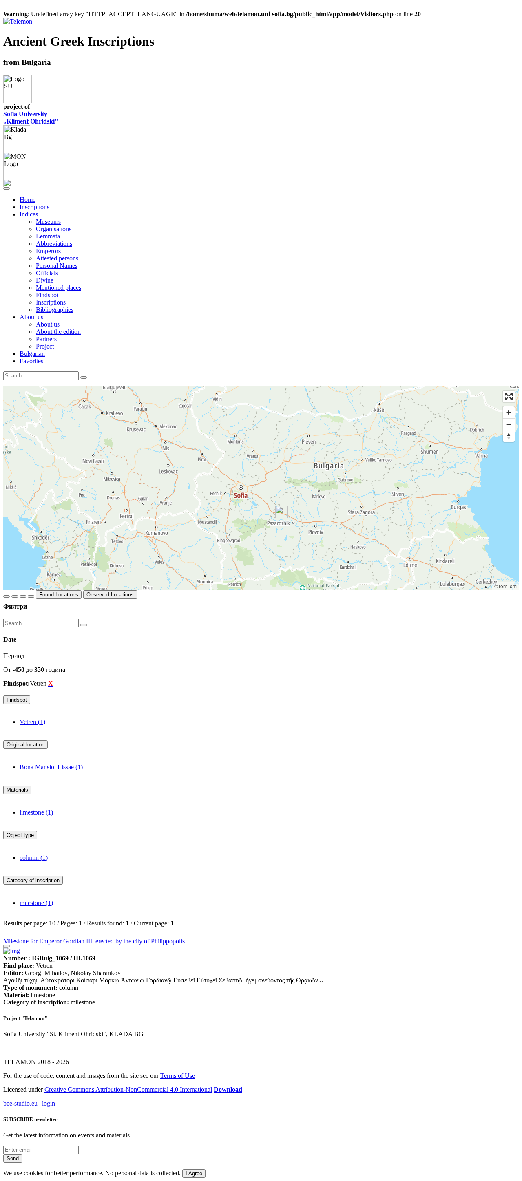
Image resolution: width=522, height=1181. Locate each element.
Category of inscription (33, 880)
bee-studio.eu (20, 1103)
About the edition (58, 331)
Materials (17, 790)
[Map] (261, 488)
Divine (44, 280)
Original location (25, 745)
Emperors (48, 250)
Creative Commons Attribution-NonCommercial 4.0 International (128, 1089)
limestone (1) (36, 812)
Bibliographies (54, 309)
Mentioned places (58, 287)
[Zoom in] (509, 412)
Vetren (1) (32, 721)
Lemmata (48, 236)
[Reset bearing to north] (509, 436)
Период (13, 655)
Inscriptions (34, 206)
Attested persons (57, 258)
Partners (46, 339)
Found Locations (58, 595)
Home (27, 199)
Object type (20, 835)
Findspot (47, 294)
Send (13, 1158)
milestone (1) (36, 902)
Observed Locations (110, 595)
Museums (48, 221)
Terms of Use (177, 1075)
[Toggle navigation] (6, 188)
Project (45, 346)
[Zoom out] (509, 424)
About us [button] (31, 316)
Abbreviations (54, 243)
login (48, 1103)
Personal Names (56, 265)
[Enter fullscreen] (509, 396)
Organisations (53, 228)
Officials (47, 272)
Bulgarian (32, 353)
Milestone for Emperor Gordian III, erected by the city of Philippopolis (94, 941)
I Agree (194, 1173)
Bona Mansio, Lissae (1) (51, 767)
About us (48, 324)
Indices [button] (29, 214)
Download (228, 1089)
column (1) (34, 857)
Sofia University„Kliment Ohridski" (30, 117)
